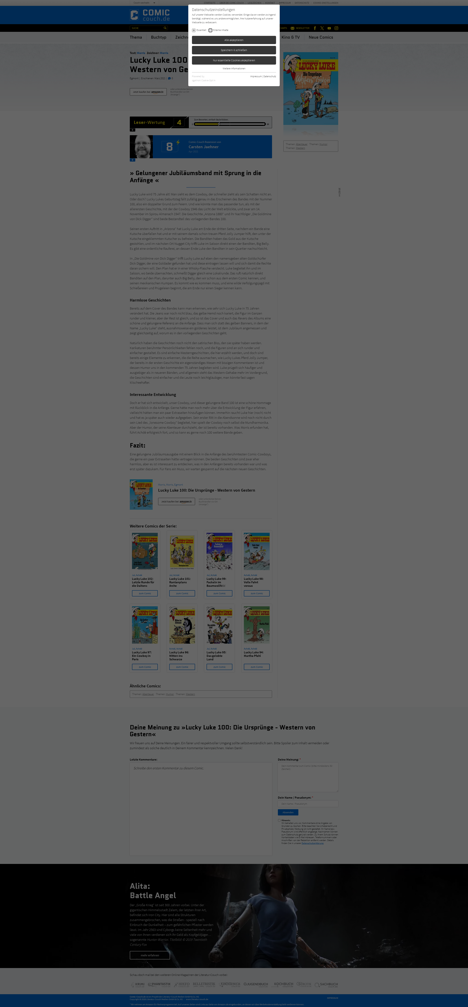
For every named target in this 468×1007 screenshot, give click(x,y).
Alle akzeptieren (234, 40)
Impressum (256, 76)
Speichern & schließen (234, 50)
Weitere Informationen (234, 68)
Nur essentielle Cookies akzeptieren (234, 60)
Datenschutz (269, 76)
